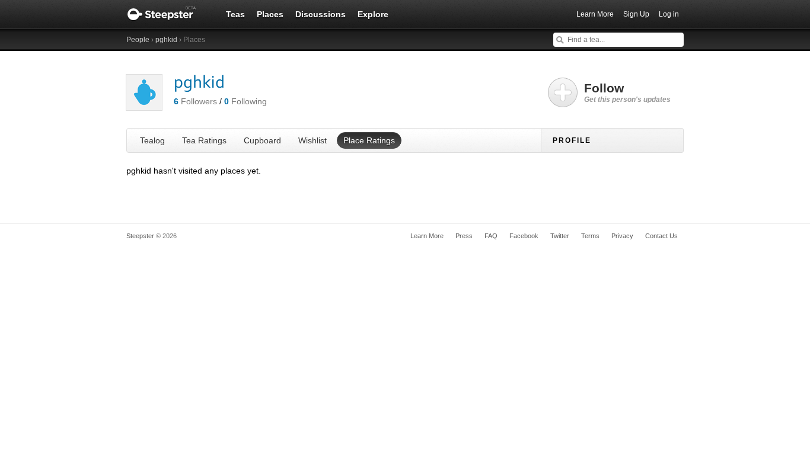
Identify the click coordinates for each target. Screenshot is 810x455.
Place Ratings (369, 140)
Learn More (595, 14)
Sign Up (636, 14)
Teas (235, 14)
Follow (627, 92)
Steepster (167, 14)
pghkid (166, 40)
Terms (590, 235)
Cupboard (262, 140)
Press (464, 235)
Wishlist (312, 140)
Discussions (320, 14)
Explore (373, 14)
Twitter (559, 235)
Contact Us (661, 235)
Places (270, 14)
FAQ (491, 235)
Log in (669, 14)
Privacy (622, 235)
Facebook (523, 235)
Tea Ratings (204, 140)
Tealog (152, 140)
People (137, 40)
